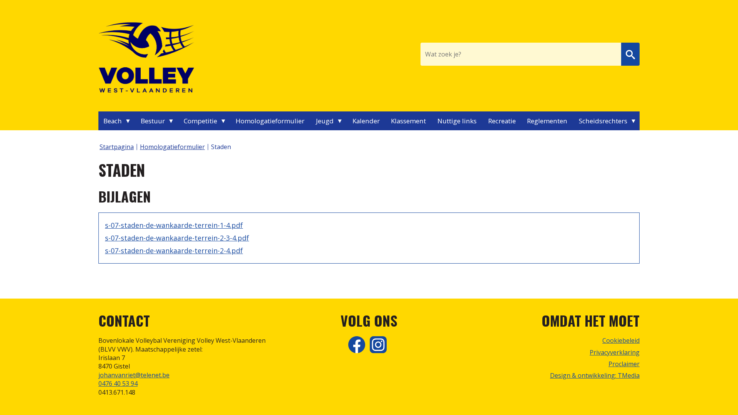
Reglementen (547, 120)
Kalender (366, 120)
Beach (112, 120)
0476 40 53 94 (118, 383)
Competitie (200, 120)
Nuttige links (457, 120)
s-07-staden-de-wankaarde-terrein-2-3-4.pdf (177, 237)
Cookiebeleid (621, 340)
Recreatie (502, 120)
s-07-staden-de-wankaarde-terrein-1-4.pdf (174, 225)
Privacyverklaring (615, 352)
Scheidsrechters (603, 120)
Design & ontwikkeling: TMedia (595, 375)
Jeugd (325, 120)
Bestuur (153, 120)
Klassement (408, 120)
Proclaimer (624, 364)
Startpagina (117, 147)
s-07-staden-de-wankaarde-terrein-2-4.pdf (174, 250)
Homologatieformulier (270, 120)
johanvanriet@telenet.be (134, 375)
